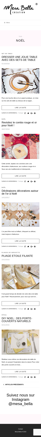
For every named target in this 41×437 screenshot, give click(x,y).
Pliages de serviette (11, 252)
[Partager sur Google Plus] (31, 113)
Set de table (7, 53)
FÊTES (4, 315)
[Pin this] (35, 113)
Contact (20, 429)
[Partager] (25, 113)
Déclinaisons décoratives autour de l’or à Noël (20, 192)
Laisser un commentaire (9, 113)
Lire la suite (20, 107)
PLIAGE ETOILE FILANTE (17, 255)
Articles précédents (14, 384)
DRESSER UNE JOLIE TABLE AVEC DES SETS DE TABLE (19, 58)
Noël (4, 119)
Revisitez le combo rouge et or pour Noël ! (19, 124)
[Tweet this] (28, 113)
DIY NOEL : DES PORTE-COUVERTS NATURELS (17, 320)
